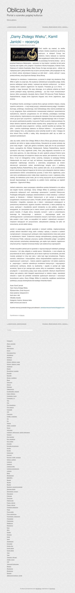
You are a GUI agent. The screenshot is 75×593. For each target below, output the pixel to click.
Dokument (9, 382)
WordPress (38, 588)
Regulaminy (10, 525)
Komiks (9, 448)
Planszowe (9, 498)
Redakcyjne (10, 523)
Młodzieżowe (10, 475)
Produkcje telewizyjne (12, 507)
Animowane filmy (11, 353)
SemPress (52, 588)
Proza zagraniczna (11, 514)
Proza (8, 510)
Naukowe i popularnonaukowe (14, 487)
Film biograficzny (11, 405)
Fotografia (9, 410)
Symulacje (9, 544)
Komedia (9, 444)
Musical (9, 480)
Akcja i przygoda (11, 344)
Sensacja (9, 535)
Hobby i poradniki (11, 425)
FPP (8, 412)
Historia (22, 315)
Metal (8, 473)
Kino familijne (10, 437)
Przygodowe (10, 519)
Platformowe (10, 500)
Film (8, 400)
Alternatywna (10, 348)
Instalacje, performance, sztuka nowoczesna (18, 432)
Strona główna (11, 20)
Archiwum (9, 357)
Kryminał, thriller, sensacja (14, 457)
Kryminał (9, 455)
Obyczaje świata (11, 489)
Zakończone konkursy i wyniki (14, 575)
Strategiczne (10, 541)
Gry (8, 419)
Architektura (10, 355)
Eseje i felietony (11, 394)
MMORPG (9, 478)
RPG (8, 530)
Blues (8, 380)
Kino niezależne (11, 439)
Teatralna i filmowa (12, 557)
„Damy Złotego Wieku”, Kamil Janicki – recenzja (33, 39)
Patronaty (9, 496)
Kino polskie (10, 441)
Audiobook (9, 366)
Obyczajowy (10, 494)
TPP (8, 562)
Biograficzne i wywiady (12, 371)
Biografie (9, 373)
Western (9, 566)
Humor (8, 428)
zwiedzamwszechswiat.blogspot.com (52, 307)
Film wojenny (10, 407)
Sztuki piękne (10, 548)
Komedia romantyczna (12, 446)
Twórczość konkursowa (13, 564)
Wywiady (9, 573)
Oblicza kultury (25, 9)
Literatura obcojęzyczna (13, 469)
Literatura (9, 462)
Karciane (9, 435)
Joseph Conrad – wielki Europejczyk (16, 27)
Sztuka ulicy (10, 546)
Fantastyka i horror (12, 396)
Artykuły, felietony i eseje (13, 362)
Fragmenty (9, 414)
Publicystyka (10, 521)
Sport (8, 539)
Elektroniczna (10, 389)
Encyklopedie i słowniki (13, 391)
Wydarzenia (10, 569)
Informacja (9, 430)
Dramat (9, 385)
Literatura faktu (11, 466)
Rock (8, 528)
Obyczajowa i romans (12, 491)
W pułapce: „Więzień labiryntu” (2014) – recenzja (55, 27)
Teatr (8, 553)
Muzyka (9, 482)
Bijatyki (9, 369)
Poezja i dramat (11, 503)
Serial (8, 537)
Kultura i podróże (11, 460)
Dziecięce (9, 387)
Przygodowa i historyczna (13, 516)
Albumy (9, 346)
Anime (8, 350)
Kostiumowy (10, 453)
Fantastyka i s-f (11, 398)
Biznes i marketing (11, 378)
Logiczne (9, 471)
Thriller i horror (10, 560)
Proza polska (10, 512)
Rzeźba (9, 532)
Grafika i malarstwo (12, 416)
